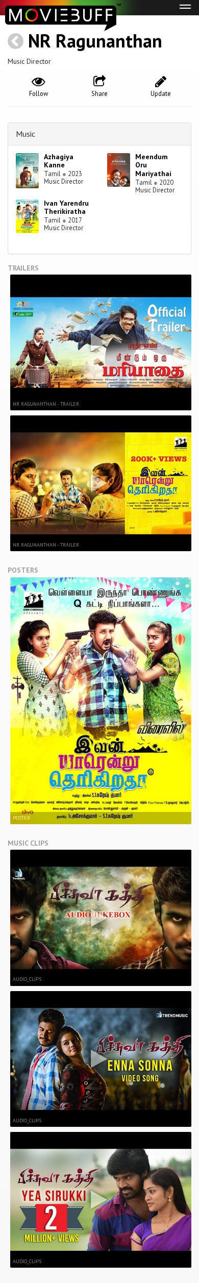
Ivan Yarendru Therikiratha (66, 207)
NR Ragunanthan (95, 41)
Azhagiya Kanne (58, 161)
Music (25, 134)
